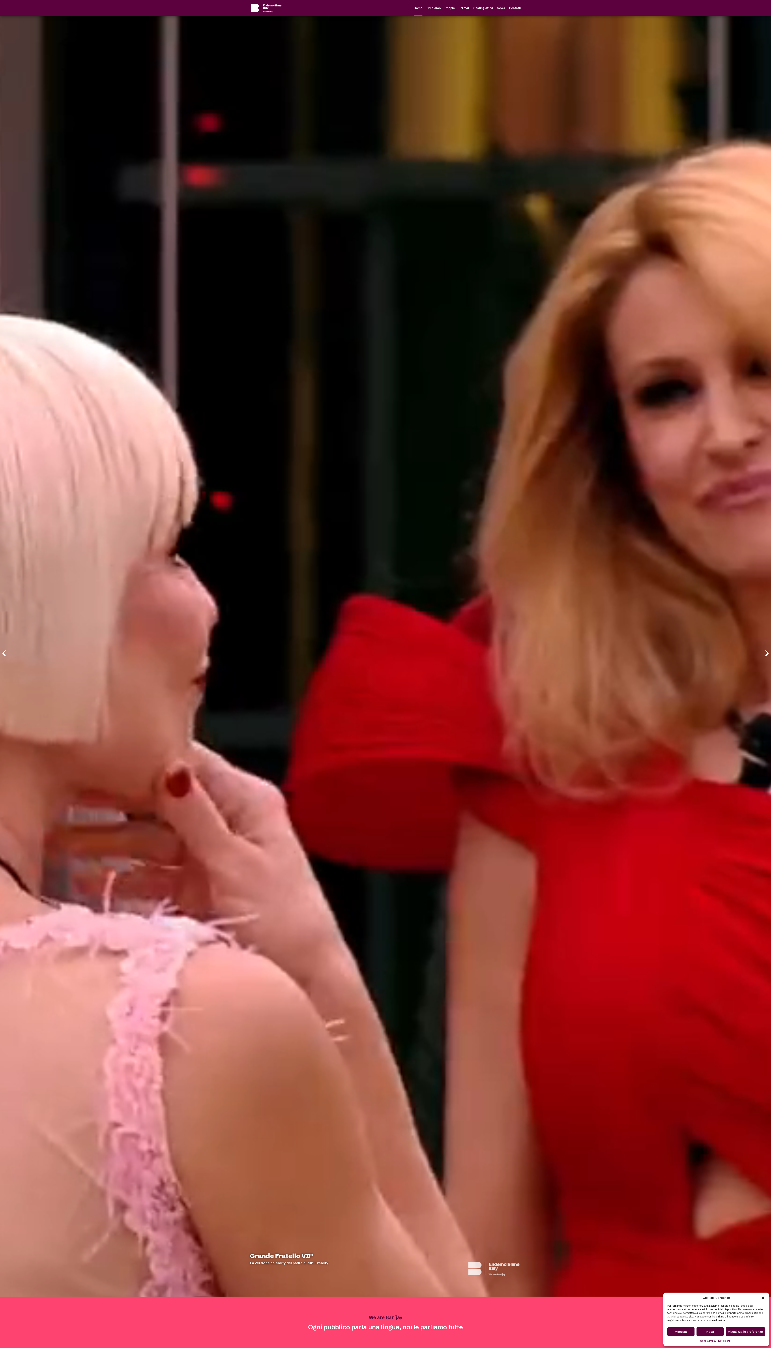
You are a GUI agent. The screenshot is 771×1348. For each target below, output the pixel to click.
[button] (763, 1298)
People (450, 8)
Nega (710, 1332)
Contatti (515, 8)
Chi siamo (433, 8)
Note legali (724, 1340)
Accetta (681, 1332)
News (501, 8)
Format (464, 8)
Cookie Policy (708, 1340)
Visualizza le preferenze (745, 1332)
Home (418, 8)
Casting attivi (483, 8)
